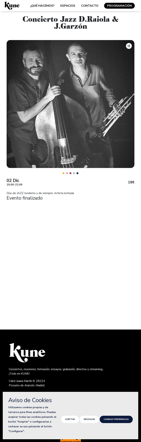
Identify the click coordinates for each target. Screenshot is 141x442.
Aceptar (70, 419)
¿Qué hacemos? (42, 6)
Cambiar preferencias (116, 419)
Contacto (89, 6)
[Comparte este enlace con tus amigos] (129, 46)
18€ (131, 182)
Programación (119, 6)
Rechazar (89, 419)
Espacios (67, 6)
